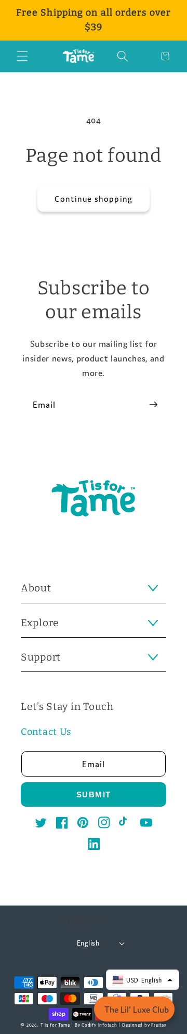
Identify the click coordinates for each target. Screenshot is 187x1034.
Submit (93, 794)
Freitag (158, 1024)
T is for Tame (55, 1024)
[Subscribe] (153, 404)
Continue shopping (93, 198)
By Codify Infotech (96, 1024)
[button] (22, 56)
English (88, 942)
